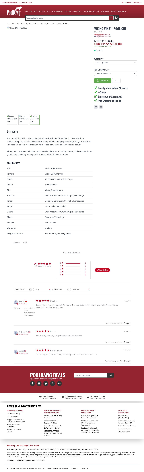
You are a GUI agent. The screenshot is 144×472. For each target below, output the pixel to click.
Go (111, 375)
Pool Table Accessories (73, 11)
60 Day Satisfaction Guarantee (13, 426)
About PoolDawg (124, 432)
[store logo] (14, 11)
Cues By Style (27, 24)
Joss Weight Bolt (64, 233)
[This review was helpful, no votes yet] (124, 323)
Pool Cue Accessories (55, 11)
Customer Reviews (124, 429)
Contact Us (84, 468)
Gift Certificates (12, 417)
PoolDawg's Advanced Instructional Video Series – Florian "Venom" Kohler (90, 430)
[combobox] (42, 289)
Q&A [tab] (25, 242)
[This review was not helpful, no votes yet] (128, 323)
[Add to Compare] (101, 107)
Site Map (74, 468)
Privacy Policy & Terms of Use (57, 468)
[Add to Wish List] (96, 107)
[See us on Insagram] (39, 383)
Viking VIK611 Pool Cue (61, 24)
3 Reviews (107, 35)
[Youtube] (59, 383)
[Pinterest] (52, 383)
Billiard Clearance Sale (119, 11)
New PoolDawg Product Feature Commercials (89, 417)
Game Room (105, 11)
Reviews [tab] (17, 242)
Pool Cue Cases (39, 11)
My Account (126, 2)
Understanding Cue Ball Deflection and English (52, 427)
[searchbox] (21, 289)
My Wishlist (137, 2)
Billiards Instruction (91, 11)
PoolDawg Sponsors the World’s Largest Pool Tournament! (89, 423)
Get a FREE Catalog (13, 414)
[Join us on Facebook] (32, 383)
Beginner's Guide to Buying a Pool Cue (51, 422)
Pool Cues (28, 11)
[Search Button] (111, 18)
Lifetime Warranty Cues (42, 24)
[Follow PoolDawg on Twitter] (45, 383)
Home (9, 24)
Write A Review (102, 270)
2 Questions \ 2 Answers (103, 37)
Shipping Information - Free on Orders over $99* (16, 421)
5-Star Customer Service (126, 426)
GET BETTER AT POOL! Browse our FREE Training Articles (53, 433)
